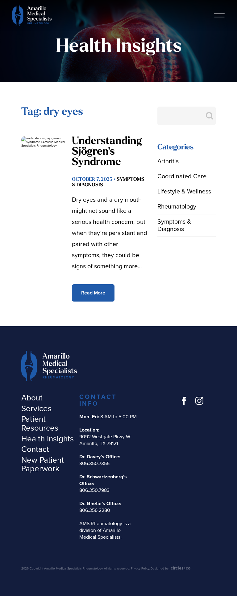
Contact (35, 449)
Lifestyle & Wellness (184, 191)
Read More (93, 293)
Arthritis (168, 161)
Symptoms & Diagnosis (174, 225)
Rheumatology (176, 206)
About (32, 398)
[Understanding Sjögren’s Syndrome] (43, 150)
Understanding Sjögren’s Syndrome (107, 152)
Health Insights (47, 439)
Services (36, 408)
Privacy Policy (140, 568)
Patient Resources (39, 423)
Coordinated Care (181, 176)
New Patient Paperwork (42, 464)
